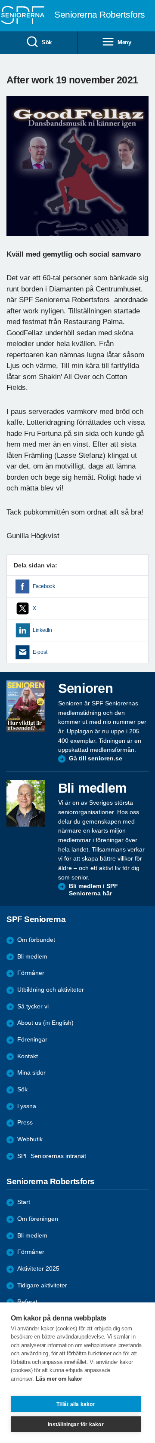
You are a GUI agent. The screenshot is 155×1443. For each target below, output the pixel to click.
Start (23, 1202)
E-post (40, 652)
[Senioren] (25, 705)
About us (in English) (45, 1023)
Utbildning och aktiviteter (50, 990)
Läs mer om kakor (59, 1379)
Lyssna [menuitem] (26, 1106)
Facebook (44, 586)
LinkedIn (42, 630)
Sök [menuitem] (47, 42)
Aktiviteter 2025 (38, 1268)
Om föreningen (37, 1219)
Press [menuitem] (25, 1122)
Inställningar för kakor (76, 1425)
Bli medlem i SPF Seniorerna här (93, 890)
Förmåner (30, 973)
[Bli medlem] (25, 803)
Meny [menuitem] (124, 42)
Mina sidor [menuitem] (31, 1072)
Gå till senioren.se (95, 758)
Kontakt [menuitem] (27, 1056)
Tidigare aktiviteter (42, 1285)
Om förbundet (36, 940)
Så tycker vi (33, 1006)
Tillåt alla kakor (75, 1404)
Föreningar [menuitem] (32, 1039)
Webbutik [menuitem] (30, 1139)
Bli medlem (32, 956)
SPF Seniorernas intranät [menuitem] (51, 1156)
